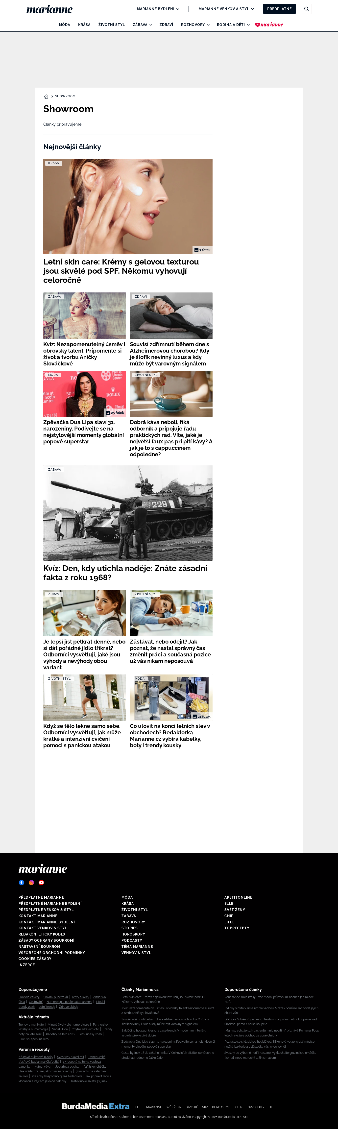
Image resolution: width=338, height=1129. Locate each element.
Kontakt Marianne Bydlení (47, 922)
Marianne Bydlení (155, 9)
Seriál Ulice (60, 1029)
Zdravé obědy (68, 1007)
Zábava (140, 25)
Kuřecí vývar (42, 1066)
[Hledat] (307, 9)
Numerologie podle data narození (69, 1002)
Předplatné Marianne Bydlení (50, 904)
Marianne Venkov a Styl (224, 9)
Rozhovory (193, 25)
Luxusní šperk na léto (34, 1039)
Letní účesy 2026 (90, 1034)
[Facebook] (21, 883)
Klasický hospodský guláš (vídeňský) (57, 1076)
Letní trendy (47, 1007)
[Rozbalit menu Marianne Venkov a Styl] (251, 8)
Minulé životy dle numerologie (68, 1024)
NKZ (205, 1107)
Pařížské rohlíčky (94, 1066)
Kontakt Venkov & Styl (43, 928)
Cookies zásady (35, 959)
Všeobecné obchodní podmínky (52, 953)
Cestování (36, 1002)
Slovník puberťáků (56, 997)
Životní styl (111, 25)
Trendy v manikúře (31, 1024)
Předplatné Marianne (41, 897)
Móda (64, 25)
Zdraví (166, 25)
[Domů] (53, 9)
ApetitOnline (238, 897)
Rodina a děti (231, 25)
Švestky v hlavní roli (70, 1057)
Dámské (192, 1107)
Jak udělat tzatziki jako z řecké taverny (46, 1071)
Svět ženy (234, 910)
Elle (228, 904)
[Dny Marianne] (269, 24)
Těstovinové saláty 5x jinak (89, 1081)
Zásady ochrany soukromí (46, 940)
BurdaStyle (221, 1107)
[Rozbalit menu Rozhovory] (207, 24)
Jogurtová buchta (67, 1066)
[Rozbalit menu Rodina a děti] (247, 24)
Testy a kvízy (80, 997)
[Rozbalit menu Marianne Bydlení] (176, 8)
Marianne (154, 1107)
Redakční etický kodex (42, 934)
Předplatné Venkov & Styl (46, 910)
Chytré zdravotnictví (85, 1029)
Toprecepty (236, 928)
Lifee (229, 922)
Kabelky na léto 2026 (60, 1034)
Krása (84, 25)
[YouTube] (41, 883)
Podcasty (131, 940)
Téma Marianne (137, 947)
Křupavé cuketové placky (36, 1057)
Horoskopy (133, 934)
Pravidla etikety (29, 997)
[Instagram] (31, 883)
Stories (129, 928)
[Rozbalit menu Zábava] (149, 24)
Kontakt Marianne (38, 916)
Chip (229, 916)
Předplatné (279, 9)
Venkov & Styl (136, 953)
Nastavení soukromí (40, 947)
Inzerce (27, 965)
